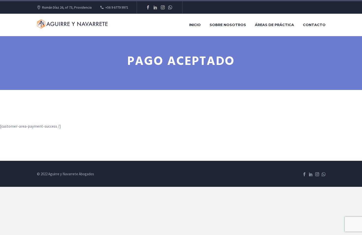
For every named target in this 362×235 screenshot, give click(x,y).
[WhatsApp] (170, 7)
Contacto (314, 25)
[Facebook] (148, 7)
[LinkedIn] (155, 7)
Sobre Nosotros (228, 25)
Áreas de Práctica (274, 25)
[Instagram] (162, 7)
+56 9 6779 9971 (116, 7)
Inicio (195, 25)
